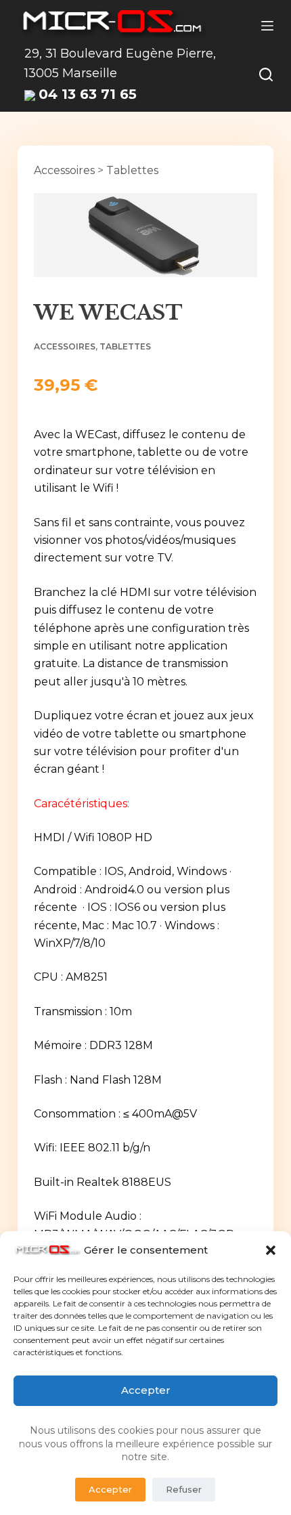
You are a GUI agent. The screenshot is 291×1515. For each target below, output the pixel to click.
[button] (270, 1250)
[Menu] (267, 26)
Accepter (146, 1390)
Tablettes (132, 170)
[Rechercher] (266, 74)
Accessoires (64, 170)
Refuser (184, 1489)
